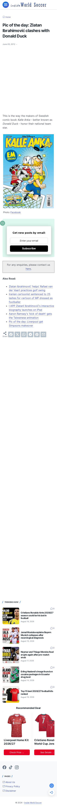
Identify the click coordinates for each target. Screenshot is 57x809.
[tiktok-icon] (11, 768)
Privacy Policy (12, 786)
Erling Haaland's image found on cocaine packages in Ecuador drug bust (37, 674)
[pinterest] (37, 334)
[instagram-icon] (17, 768)
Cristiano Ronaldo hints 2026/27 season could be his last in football (37, 615)
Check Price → (17, 752)
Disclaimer (10, 790)
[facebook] (11, 334)
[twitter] (17, 334)
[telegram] (30, 334)
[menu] (6, 5)
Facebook (15, 212)
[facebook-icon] (4, 768)
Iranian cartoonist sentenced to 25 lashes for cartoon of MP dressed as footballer (31, 298)
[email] (43, 334)
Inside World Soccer (33, 802)
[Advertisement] (28, 78)
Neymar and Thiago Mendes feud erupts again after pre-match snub (37, 654)
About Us (10, 782)
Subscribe (29, 248)
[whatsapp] (24, 334)
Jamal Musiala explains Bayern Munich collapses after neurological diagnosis (36, 635)
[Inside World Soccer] (28, 4)
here (28, 268)
